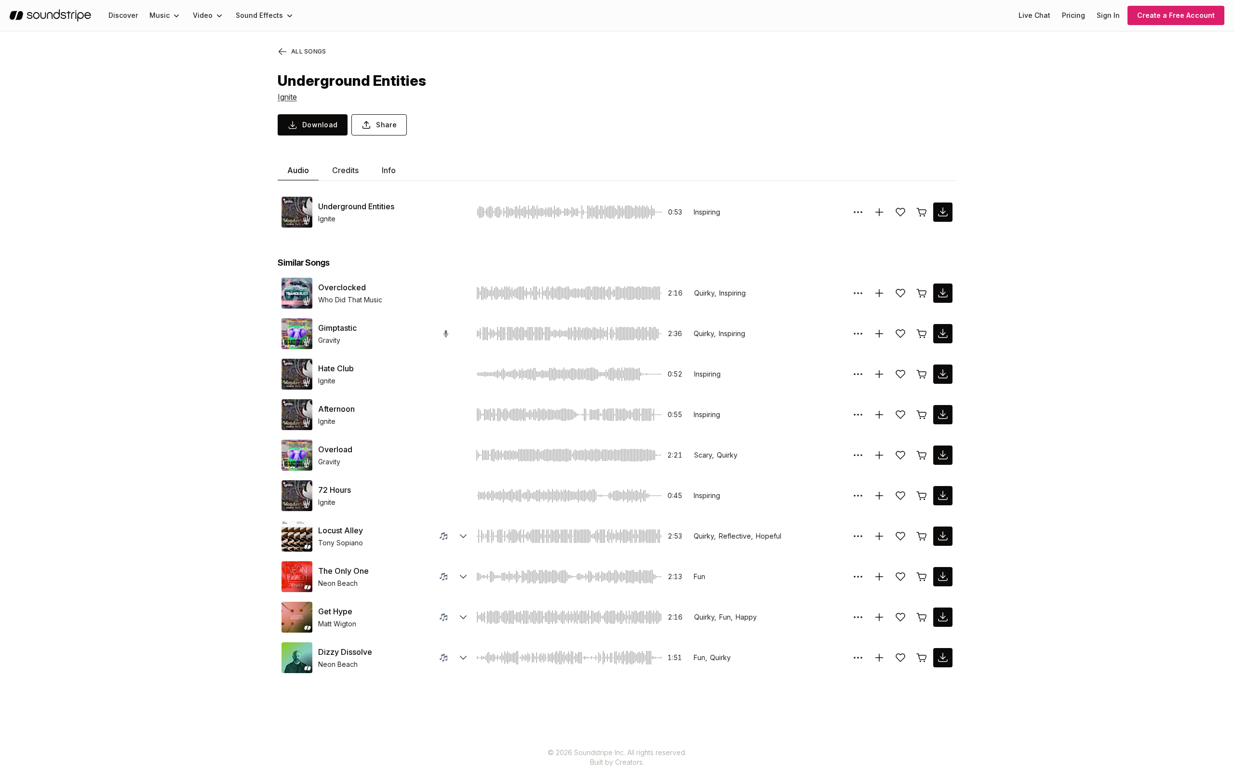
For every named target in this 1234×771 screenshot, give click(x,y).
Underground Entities (356, 206)
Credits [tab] (345, 170)
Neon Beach (338, 583)
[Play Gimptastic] (297, 333)
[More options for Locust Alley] (858, 536)
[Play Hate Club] (297, 374)
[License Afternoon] (921, 414)
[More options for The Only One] (858, 576)
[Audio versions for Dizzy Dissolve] (463, 657)
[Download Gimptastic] (942, 333)
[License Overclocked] (921, 293)
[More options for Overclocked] (858, 293)
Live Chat (1034, 15)
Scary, (704, 455)
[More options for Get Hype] (858, 617)
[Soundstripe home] (50, 15)
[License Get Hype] (921, 617)
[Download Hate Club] (942, 374)
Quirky (727, 455)
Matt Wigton (337, 624)
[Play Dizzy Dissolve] (297, 657)
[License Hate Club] (921, 374)
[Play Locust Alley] (297, 536)
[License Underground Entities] (921, 212)
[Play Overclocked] (297, 293)
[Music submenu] (176, 15)
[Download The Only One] (942, 576)
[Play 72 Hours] (297, 495)
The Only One (343, 571)
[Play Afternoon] (297, 414)
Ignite (287, 97)
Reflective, (736, 536)
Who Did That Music (350, 300)
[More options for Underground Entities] (858, 212)
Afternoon (336, 409)
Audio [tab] (298, 170)
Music (159, 15)
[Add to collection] (879, 212)
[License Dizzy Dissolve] (921, 657)
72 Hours (334, 490)
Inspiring (707, 212)
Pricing (1073, 15)
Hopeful (768, 536)
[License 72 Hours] (921, 495)
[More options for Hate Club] (858, 374)
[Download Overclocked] (942, 293)
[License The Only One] (921, 576)
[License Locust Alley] (921, 536)
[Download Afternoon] (942, 414)
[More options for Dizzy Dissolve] (858, 657)
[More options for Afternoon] (858, 414)
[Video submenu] (219, 15)
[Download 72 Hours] (942, 495)
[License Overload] (921, 455)
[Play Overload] (297, 455)
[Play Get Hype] (297, 617)
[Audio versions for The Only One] (463, 576)
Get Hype (335, 611)
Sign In (1108, 15)
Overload (335, 449)
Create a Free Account (1176, 15)
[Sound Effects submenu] (290, 15)
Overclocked (342, 287)
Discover (123, 15)
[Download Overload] (942, 455)
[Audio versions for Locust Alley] (463, 536)
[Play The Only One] (297, 576)
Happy (746, 617)
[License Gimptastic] (921, 333)
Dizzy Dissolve (345, 652)
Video (203, 15)
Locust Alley (340, 530)
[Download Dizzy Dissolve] (942, 657)
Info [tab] (389, 170)
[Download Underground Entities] (942, 212)
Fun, (726, 617)
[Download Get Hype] (942, 617)
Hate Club (336, 368)
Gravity (329, 340)
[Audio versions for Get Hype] (463, 617)
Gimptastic (337, 328)
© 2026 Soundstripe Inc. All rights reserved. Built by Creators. (617, 757)
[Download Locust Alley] (942, 536)
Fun (699, 576)
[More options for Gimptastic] (858, 333)
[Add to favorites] (900, 212)
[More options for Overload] (858, 455)
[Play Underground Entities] (297, 212)
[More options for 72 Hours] (858, 495)
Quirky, (705, 293)
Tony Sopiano (340, 543)
